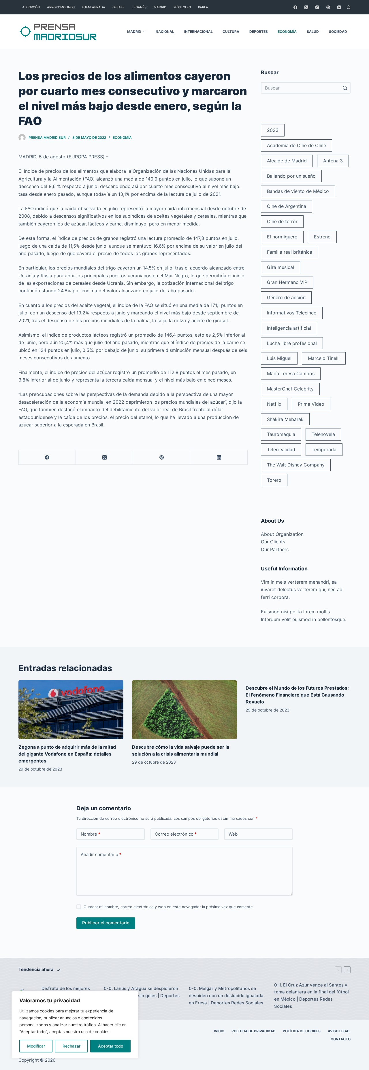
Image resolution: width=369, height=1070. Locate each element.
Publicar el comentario (105, 922)
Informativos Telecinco (292, 313)
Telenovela (323, 434)
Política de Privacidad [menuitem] (253, 1031)
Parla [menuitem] (203, 7)
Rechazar (71, 1046)
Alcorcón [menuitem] (31, 7)
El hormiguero (282, 237)
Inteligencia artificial (289, 328)
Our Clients (273, 542)
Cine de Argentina (286, 206)
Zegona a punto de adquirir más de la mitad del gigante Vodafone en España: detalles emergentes (67, 754)
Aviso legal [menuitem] (339, 1031)
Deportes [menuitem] (258, 31)
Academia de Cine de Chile (296, 145)
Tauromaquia (281, 434)
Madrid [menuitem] (160, 7)
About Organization (282, 534)
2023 (272, 130)
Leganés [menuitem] (139, 7)
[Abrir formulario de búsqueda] (349, 7)
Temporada (324, 449)
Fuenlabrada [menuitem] (93, 7)
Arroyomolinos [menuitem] (61, 7)
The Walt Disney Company (296, 465)
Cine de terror (282, 221)
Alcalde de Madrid (287, 161)
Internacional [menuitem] (198, 31)
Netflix (274, 404)
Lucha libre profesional (292, 343)
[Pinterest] (328, 7)
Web (233, 834)
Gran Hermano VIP (287, 282)
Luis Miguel (279, 358)
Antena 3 (333, 161)
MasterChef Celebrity (290, 389)
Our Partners (275, 549)
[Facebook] (295, 7)
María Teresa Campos (291, 373)
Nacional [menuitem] (165, 31)
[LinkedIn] (218, 457)
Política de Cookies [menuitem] (302, 1031)
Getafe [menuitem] (118, 7)
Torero (274, 480)
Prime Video (311, 404)
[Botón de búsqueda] (345, 88)
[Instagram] (317, 7)
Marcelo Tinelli (324, 358)
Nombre (90, 834)
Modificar (36, 1046)
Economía (122, 137)
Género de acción (286, 297)
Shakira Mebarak (285, 419)
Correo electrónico (176, 834)
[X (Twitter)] (306, 7)
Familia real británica (289, 252)
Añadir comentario (101, 854)
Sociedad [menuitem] (338, 31)
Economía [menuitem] (287, 31)
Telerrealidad (281, 449)
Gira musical (280, 267)
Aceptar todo (110, 1046)
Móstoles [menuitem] (182, 7)
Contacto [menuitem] (341, 1039)
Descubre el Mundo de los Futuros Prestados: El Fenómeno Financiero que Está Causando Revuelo (297, 695)
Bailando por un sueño (291, 176)
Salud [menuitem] (313, 31)
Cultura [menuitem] (231, 31)
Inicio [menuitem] (219, 1031)
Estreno (322, 237)
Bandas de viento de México (298, 191)
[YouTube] (339, 7)
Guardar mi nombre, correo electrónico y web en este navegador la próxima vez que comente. (169, 906)
